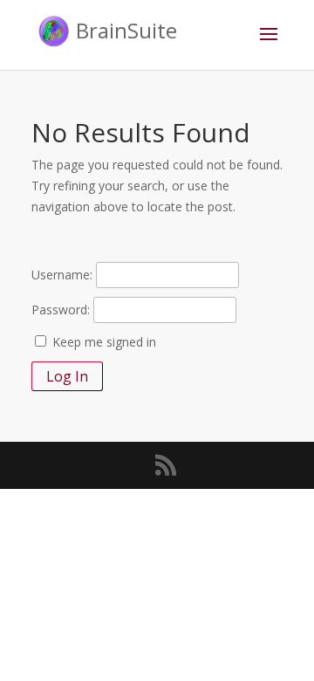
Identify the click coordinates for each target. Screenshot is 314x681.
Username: (61, 274)
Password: (60, 309)
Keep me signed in (104, 342)
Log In (67, 376)
